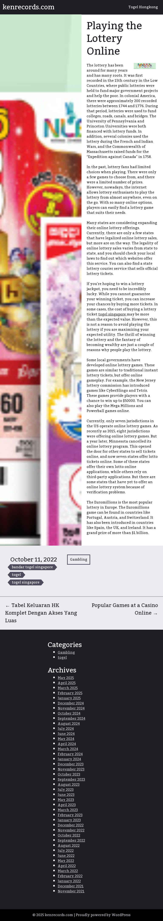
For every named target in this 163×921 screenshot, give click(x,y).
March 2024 (68, 749)
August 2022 (69, 845)
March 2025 (68, 688)
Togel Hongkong (143, 7)
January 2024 (69, 759)
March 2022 (68, 871)
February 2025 (70, 693)
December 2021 (71, 886)
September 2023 (71, 779)
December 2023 (71, 764)
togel (16, 575)
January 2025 (69, 698)
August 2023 (69, 784)
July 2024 (66, 728)
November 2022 (71, 830)
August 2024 (69, 723)
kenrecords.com (29, 7)
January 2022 (69, 881)
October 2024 (69, 713)
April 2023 (67, 805)
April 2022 (67, 866)
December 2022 (71, 825)
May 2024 (66, 739)
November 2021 (71, 891)
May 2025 (66, 678)
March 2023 (68, 810)
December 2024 (71, 703)
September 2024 (71, 718)
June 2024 (66, 733)
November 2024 (71, 708)
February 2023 (70, 815)
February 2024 (70, 754)
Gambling (78, 559)
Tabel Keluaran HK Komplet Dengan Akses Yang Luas (41, 613)
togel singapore (25, 582)
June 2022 (66, 855)
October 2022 (69, 835)
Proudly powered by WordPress (103, 915)
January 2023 (69, 820)
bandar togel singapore (32, 567)
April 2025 (67, 683)
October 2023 (69, 774)
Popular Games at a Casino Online (125, 609)
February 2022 (70, 876)
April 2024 (67, 744)
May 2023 (66, 800)
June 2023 (66, 794)
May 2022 (66, 860)
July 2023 (66, 789)
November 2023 (71, 769)
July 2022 (66, 850)
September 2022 (71, 840)
